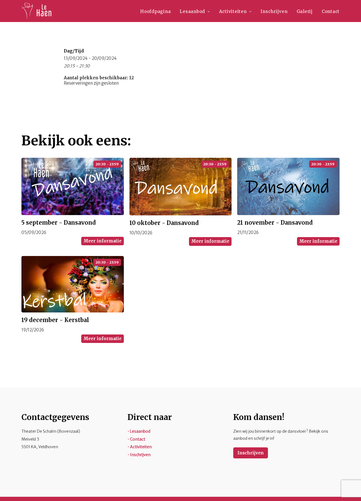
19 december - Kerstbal (55, 319)
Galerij (305, 11)
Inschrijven (274, 11)
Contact (331, 11)
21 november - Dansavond (275, 222)
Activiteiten (233, 11)
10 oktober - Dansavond (164, 222)
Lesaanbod (192, 11)
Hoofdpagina (155, 11)
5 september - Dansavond (58, 222)
